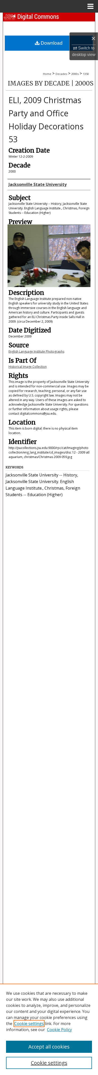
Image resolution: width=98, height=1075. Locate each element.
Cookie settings (29, 1023)
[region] (49, 1029)
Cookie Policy (59, 1029)
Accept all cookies (49, 1046)
